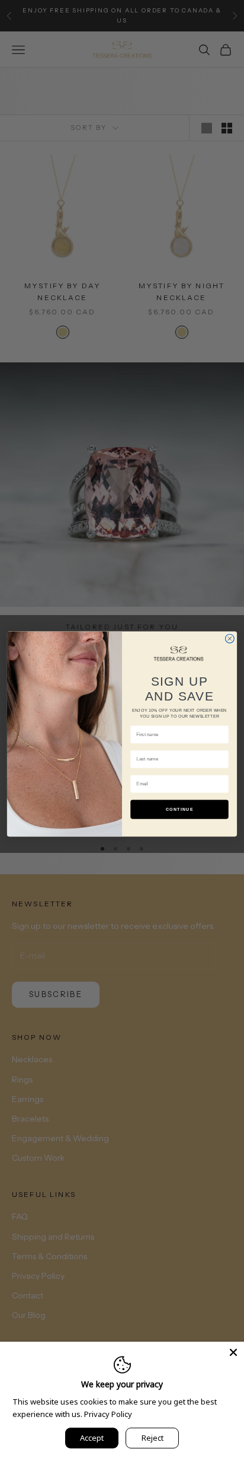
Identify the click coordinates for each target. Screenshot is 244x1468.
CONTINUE (180, 809)
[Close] (233, 1352)
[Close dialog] (229, 638)
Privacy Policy (108, 1414)
